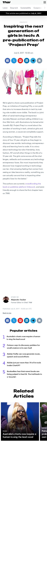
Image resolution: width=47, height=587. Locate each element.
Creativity (23, 22)
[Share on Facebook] (7, 320)
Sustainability (26, 8)
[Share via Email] (39, 320)
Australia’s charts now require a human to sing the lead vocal (23, 337)
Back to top (7, 313)
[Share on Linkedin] (26, 320)
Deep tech (14, 8)
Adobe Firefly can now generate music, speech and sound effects (23, 355)
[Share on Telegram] (33, 320)
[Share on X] (14, 320)
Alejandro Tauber (18, 299)
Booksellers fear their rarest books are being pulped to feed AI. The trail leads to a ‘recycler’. (24, 374)
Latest (5, 8)
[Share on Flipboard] (20, 320)
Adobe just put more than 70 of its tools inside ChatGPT (24, 363)
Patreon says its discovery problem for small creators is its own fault (23, 346)
